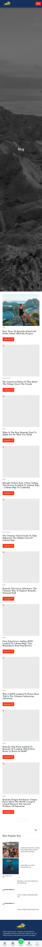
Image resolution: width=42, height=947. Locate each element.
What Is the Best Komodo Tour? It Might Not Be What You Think (20, 433)
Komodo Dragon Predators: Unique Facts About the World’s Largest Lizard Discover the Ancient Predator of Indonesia (20, 803)
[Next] (24, 819)
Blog (4, 327)
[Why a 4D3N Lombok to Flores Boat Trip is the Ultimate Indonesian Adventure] (21, 673)
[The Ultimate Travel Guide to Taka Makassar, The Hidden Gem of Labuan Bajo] (21, 514)
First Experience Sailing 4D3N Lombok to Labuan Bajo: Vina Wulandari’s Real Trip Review (18, 643)
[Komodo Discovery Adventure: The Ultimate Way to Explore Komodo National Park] (21, 567)
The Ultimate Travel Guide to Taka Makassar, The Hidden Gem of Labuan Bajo (20, 538)
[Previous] (17, 819)
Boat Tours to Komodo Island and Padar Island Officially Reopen (19, 332)
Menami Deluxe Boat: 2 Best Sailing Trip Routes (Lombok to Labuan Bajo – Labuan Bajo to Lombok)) (21, 485)
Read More (7, 339)
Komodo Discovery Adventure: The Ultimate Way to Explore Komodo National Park (20, 590)
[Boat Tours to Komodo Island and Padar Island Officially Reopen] (21, 310)
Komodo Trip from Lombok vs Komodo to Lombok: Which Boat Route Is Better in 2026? (19, 749)
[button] (21, 831)
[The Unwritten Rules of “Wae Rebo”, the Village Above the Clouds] (21, 360)
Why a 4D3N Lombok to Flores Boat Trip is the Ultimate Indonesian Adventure (21, 696)
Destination (6, 378)
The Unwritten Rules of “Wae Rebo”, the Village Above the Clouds (21, 383)
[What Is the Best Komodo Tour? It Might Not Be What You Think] (21, 411)
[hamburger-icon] (38, 3)
